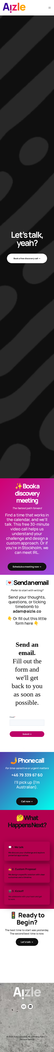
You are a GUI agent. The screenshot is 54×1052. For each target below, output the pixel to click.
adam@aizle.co (27, 611)
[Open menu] (49, 7)
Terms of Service (27, 1039)
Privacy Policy (39, 1036)
